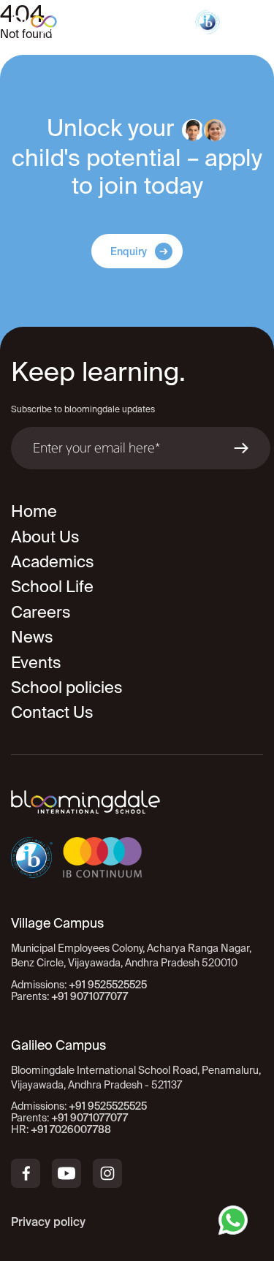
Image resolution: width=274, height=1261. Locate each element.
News (32, 636)
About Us (45, 536)
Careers (41, 611)
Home (34, 510)
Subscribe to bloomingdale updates (83, 409)
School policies (67, 687)
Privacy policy (48, 1221)
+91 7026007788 (71, 1129)
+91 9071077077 (89, 996)
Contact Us (52, 712)
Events (36, 662)
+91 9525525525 (108, 985)
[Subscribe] (241, 448)
